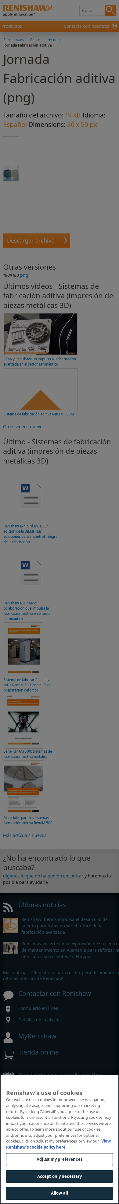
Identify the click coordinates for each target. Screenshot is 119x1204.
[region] (59, 1139)
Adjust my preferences (59, 1159)
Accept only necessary (59, 1176)
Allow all (59, 1193)
